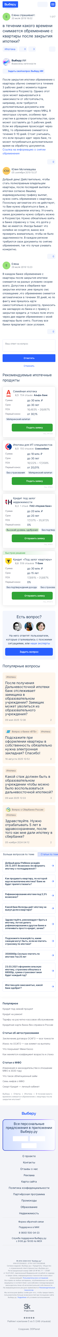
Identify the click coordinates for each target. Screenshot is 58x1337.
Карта (25, 1181)
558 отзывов (27, 563)
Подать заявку (34, 427)
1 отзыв (24, 506)
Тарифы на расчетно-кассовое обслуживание (28, 1019)
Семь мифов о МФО (13, 1081)
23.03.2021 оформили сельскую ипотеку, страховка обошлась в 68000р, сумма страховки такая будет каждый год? (23, 970)
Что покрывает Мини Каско (18, 1049)
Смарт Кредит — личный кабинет (21, 1086)
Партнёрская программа (29, 1194)
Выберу (6, 1094)
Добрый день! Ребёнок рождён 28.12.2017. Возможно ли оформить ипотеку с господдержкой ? (25, 865)
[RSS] (44, 1253)
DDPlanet (35, 1329)
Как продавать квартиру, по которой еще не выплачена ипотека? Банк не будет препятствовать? (26, 881)
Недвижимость (29, 1213)
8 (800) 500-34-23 (29, 1232)
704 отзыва (26, 395)
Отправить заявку (34, 538)
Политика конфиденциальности (29, 1187)
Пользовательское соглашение (35, 1278)
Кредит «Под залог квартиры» (32, 559)
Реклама (29, 1175)
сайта (33, 1181)
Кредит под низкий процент (18, 1008)
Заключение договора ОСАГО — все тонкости (28, 1038)
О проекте (29, 1156)
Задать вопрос (29, 651)
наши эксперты (40, 643)
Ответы (17, 1094)
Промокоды (29, 1200)
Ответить (29, 358)
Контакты (29, 1162)
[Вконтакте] (13, 1253)
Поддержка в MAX (29, 1227)
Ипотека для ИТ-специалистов (32, 444)
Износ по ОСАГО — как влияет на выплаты (26, 1043)
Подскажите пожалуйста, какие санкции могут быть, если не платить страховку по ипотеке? (26, 941)
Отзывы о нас (29, 1169)
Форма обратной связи (31, 1221)
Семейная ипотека (25, 391)
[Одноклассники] (21, 1253)
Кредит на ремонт (12, 1014)
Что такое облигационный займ (20, 1076)
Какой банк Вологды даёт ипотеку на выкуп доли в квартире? (25, 908)
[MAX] (29, 1253)
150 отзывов (27, 448)
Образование (29, 1207)
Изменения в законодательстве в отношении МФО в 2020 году (27, 1069)
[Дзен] (37, 1253)
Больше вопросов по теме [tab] (18, 854)
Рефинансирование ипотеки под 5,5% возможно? (26, 895)
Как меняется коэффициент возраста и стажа (28, 1054)
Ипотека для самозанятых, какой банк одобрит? (24, 986)
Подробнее (22, 1297)
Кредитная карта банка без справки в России (28, 1024)
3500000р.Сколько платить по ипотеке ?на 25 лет (22, 955)
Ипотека (10, 49)
